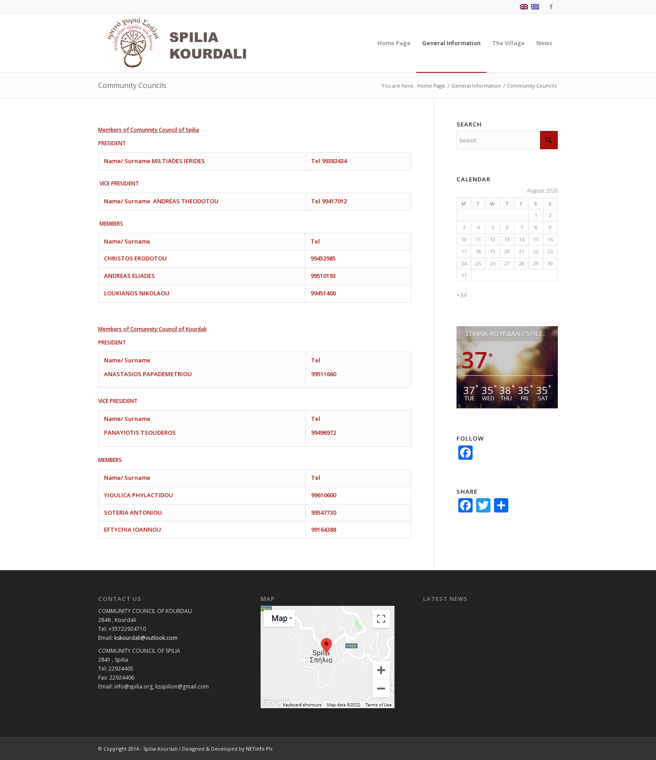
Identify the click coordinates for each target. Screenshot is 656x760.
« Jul (462, 294)
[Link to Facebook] (551, 6)
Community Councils (132, 85)
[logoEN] (196, 43)
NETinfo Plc (259, 748)
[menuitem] (394, 43)
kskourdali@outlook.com (146, 638)
